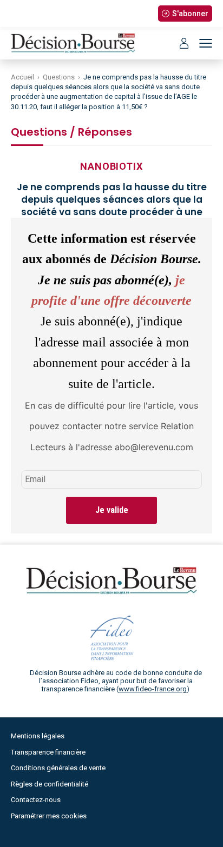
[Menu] (205, 43)
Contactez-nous (36, 800)
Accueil (22, 77)
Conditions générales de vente (58, 768)
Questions (59, 77)
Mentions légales (37, 736)
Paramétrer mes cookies (49, 816)
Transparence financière (48, 752)
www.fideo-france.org (153, 689)
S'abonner (190, 13)
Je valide (111, 510)
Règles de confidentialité (49, 784)
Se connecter (184, 43)
